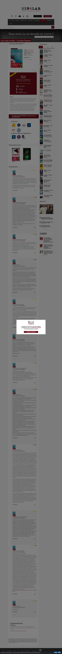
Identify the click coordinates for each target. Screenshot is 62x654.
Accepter (55, 652)
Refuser (59, 652)
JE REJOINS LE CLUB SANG (31, 331)
